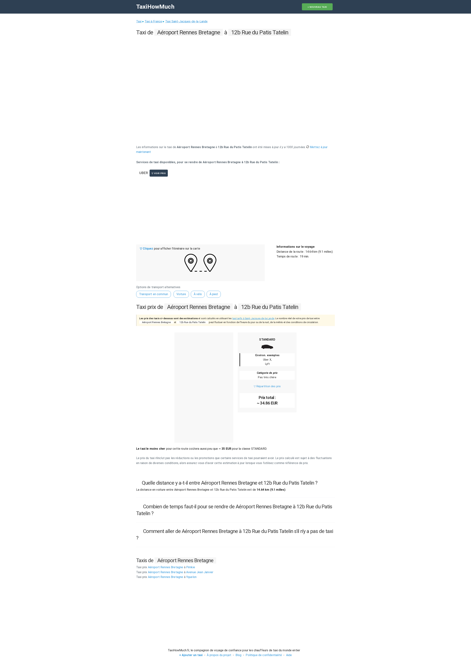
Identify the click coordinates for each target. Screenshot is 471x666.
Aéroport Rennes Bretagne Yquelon (166, 577)
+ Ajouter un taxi (191, 655)
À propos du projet (219, 655)
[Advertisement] (235, 62)
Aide (289, 655)
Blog (239, 655)
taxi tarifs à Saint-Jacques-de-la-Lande (253, 318)
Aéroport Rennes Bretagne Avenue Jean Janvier (174, 572)
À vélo (198, 294)
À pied (214, 294)
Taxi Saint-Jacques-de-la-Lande (186, 21)
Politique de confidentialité (264, 655)
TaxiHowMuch (155, 6)
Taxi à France (153, 21)
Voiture (181, 294)
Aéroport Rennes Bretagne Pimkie (165, 567)
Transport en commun (153, 294)
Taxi (139, 21)
